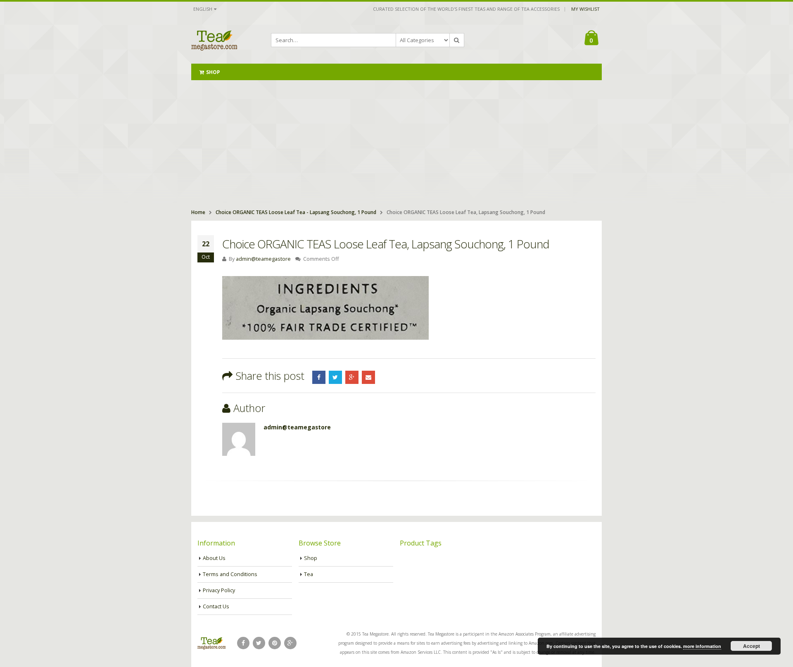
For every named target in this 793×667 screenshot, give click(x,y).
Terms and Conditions (230, 574)
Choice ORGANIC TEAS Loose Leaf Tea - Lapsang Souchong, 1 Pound (296, 212)
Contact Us (216, 606)
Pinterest (274, 643)
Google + (352, 377)
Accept (751, 646)
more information (702, 646)
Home (198, 212)
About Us (214, 558)
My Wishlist (585, 9)
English (202, 9)
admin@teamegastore (263, 258)
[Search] (457, 40)
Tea (308, 574)
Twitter (335, 377)
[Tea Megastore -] (214, 40)
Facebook (318, 377)
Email (368, 377)
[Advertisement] (396, 142)
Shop (213, 72)
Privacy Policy (219, 590)
